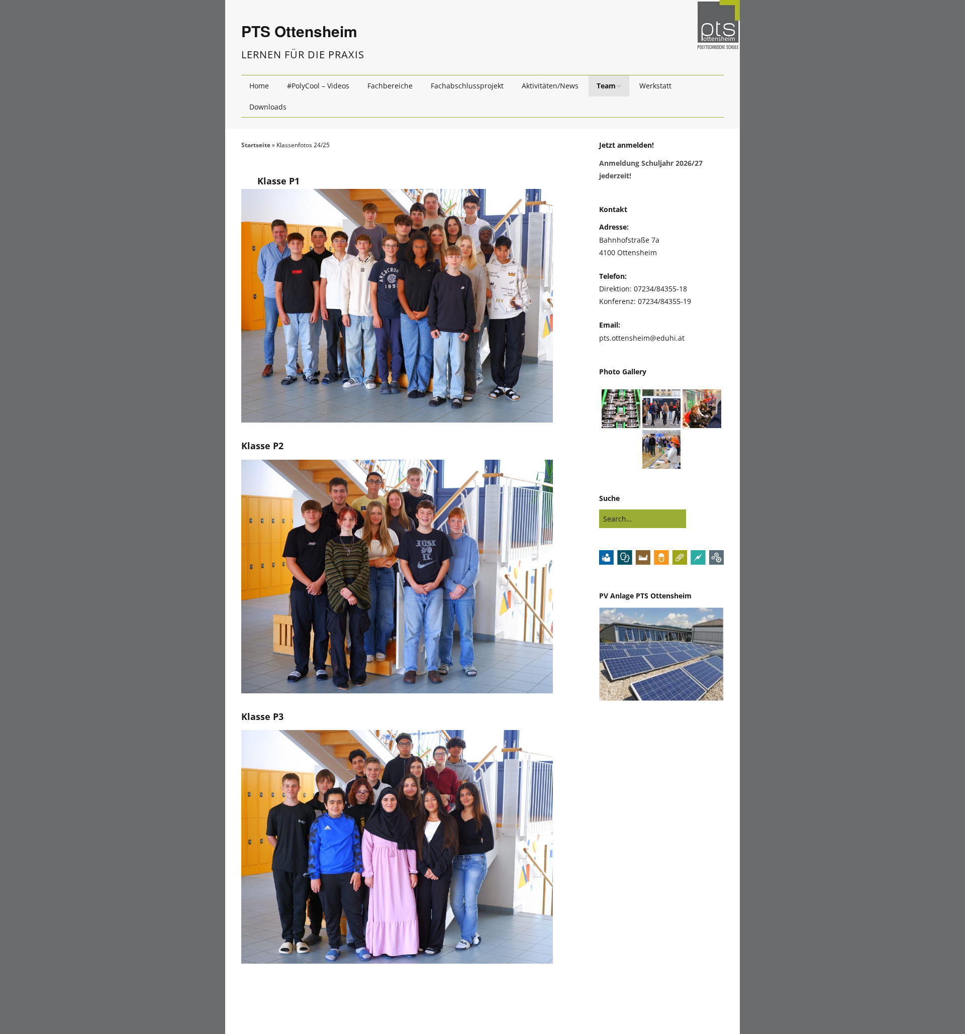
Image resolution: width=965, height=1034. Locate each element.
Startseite (255, 145)
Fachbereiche (390, 85)
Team (606, 85)
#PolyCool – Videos (318, 85)
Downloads (267, 107)
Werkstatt (655, 85)
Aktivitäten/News (550, 85)
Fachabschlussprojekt (467, 85)
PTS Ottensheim (299, 31)
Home (259, 85)
